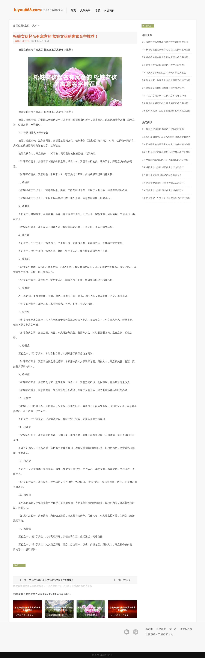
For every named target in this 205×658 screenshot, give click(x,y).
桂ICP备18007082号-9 (102, 655)
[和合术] (27, 13)
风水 (34, 25)
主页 (26, 25)
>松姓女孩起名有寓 (88, 615)
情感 (97, 10)
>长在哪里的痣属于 (56, 615)
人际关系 (85, 10)
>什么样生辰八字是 (120, 615)
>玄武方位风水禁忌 (25, 615)
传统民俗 (109, 10)
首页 (73, 10)
